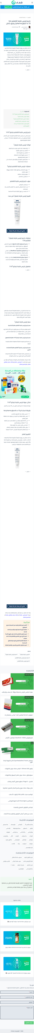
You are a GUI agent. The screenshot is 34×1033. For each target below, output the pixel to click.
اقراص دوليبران (6, 861)
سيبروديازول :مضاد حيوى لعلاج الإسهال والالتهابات (19, 775)
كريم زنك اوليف (20, 865)
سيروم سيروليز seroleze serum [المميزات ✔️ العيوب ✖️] (18, 973)
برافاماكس (22, 832)
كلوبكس (20, 824)
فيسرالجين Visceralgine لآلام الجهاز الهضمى (20, 801)
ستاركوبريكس (29, 869)
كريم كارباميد (30, 865)
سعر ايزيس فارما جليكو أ (11, 654)
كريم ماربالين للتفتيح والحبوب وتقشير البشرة (16, 645)
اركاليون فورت (8, 840)
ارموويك (8, 832)
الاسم (30, 992)
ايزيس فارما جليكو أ (25, 654)
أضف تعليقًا (29, 1008)
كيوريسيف (13, 824)
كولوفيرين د (21, 869)
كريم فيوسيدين (29, 847)
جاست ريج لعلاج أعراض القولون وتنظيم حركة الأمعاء (18, 813)
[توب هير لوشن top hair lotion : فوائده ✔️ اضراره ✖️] (16, 912)
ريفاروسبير (5, 836)
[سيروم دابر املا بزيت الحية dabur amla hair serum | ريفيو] (16, 938)
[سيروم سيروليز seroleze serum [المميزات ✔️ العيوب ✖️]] (16, 964)
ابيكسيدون (5, 824)
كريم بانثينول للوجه (28, 857)
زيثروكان (31, 840)
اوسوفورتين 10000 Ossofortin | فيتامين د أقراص (19, 737)
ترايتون (31, 828)
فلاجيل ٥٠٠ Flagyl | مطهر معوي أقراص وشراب (20, 781)
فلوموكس (17, 840)
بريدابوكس (15, 832)
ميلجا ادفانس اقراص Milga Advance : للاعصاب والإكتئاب (17, 692)
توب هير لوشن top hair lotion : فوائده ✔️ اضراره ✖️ (19, 922)
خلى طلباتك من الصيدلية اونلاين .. (17, 7)
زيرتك (19, 844)
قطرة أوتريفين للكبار (28, 861)
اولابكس (8, 828)
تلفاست (13, 844)
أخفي (22, 111)
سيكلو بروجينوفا (16, 828)
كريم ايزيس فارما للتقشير (23, 661)
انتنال (12, 836)
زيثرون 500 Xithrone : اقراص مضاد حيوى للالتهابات (19, 768)
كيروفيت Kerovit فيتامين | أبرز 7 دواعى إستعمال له (19, 715)
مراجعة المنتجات (15, 27)
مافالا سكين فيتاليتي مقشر (12, 615)
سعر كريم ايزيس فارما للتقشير (22, 658)
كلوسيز (17, 836)
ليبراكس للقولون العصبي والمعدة (23, 807)
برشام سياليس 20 (29, 824)
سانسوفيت (24, 836)
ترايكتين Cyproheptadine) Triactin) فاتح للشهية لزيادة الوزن (18, 761)
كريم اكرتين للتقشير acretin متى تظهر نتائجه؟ (16, 634)
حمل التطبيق (8, 7)
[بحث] (1, 2)
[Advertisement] (17, 90)
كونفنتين (24, 840)
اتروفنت (31, 836)
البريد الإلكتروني (28, 997)
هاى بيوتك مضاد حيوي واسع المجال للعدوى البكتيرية (18, 788)
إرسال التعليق (29, 1023)
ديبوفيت (31, 844)
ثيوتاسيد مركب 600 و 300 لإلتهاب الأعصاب (21, 794)
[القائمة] (32, 2)
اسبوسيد (24, 844)
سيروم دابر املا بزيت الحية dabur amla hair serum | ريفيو (18, 947)
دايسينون (25, 828)
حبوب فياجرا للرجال (16, 861)
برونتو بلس (30, 832)
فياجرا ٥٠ (13, 865)
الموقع (30, 1002)
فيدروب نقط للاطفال (17, 857)
